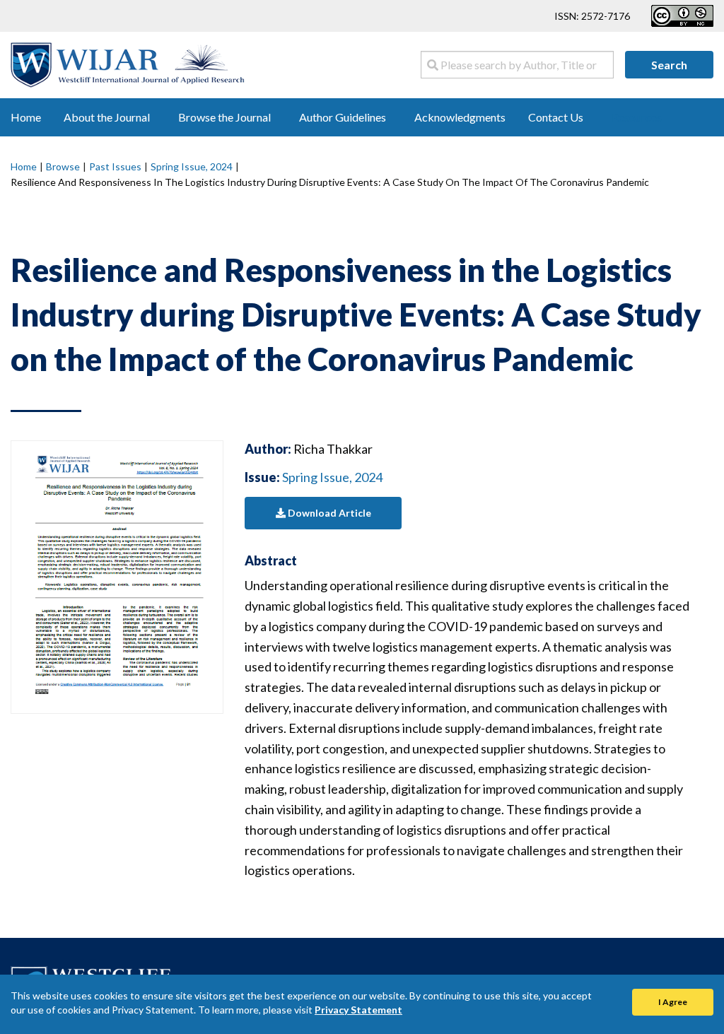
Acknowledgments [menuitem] (460, 117)
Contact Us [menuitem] (555, 117)
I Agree (672, 1002)
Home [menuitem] (26, 117)
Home (24, 166)
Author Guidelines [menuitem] (342, 117)
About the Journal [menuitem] (107, 117)
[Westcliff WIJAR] (128, 63)
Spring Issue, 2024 (192, 166)
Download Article (328, 513)
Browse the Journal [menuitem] (224, 117)
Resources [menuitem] (637, 117)
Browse (63, 166)
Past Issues (115, 166)
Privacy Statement (358, 1010)
